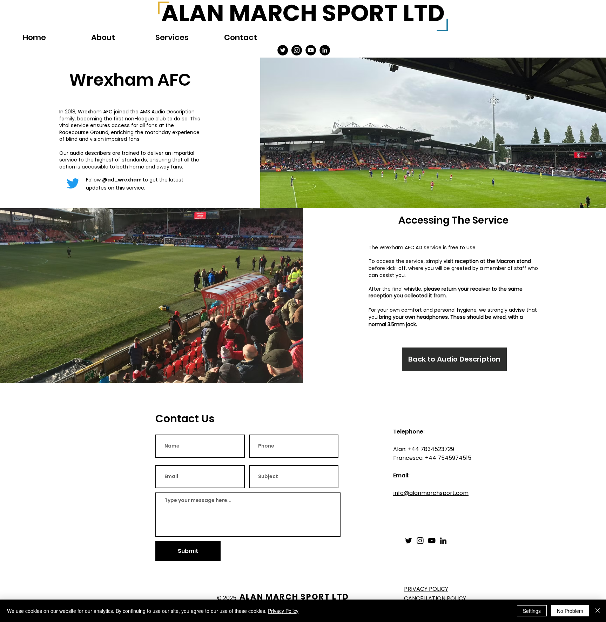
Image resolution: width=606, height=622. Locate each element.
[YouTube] (310, 50)
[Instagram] (296, 50)
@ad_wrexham (122, 179)
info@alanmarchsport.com (431, 493)
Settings (532, 610)
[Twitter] (282, 50)
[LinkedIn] (324, 50)
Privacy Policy (283, 610)
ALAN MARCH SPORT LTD (294, 596)
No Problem (570, 610)
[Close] (597, 610)
